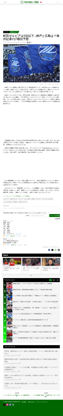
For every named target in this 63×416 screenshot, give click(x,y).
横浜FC (15, 202)
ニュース (6, 42)
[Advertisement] (31, 16)
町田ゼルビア (14, 32)
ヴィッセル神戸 (8, 202)
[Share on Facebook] (49, 250)
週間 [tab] (54, 280)
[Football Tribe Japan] (31, 2)
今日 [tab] (50, 280)
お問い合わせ (31, 402)
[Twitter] (4, 405)
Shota (12, 42)
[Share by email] (59, 250)
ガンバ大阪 (27, 199)
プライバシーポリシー (42, 402)
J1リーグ (6, 199)
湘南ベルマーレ (23, 202)
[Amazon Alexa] (13, 405)
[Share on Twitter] (52, 250)
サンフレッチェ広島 (47, 199)
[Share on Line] (56, 250)
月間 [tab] (57, 280)
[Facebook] (10, 405)
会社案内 (23, 402)
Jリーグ (6, 32)
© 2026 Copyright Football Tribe (11, 401)
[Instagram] (7, 405)
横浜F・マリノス (36, 199)
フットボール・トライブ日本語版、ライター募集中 (16, 196)
